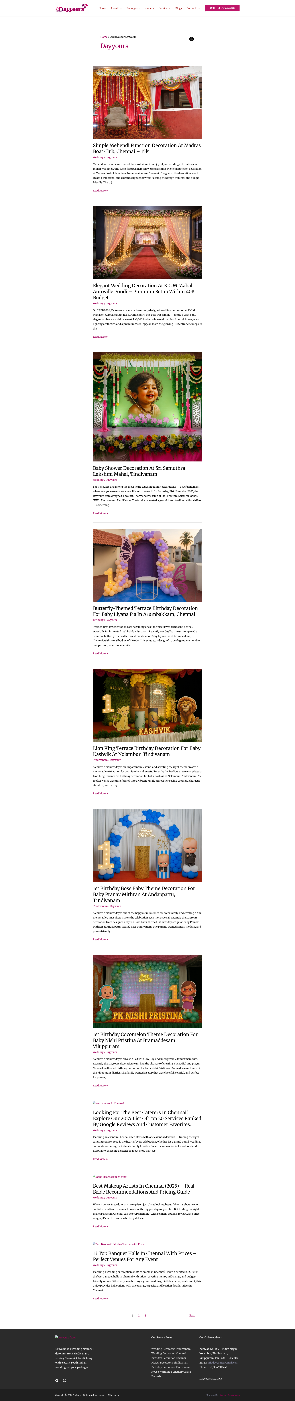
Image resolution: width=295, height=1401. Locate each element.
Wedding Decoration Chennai (168, 1353)
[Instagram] (64, 1380)
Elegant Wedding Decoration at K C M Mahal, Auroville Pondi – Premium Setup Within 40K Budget (144, 291)
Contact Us (193, 8)
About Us (116, 8)
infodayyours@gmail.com (223, 1362)
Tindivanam (100, 759)
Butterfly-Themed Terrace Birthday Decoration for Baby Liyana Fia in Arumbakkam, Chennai (145, 611)
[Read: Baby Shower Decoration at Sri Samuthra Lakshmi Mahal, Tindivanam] (147, 406)
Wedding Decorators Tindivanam (171, 1348)
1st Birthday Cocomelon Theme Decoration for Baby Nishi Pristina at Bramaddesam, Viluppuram (145, 1040)
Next (193, 1315)
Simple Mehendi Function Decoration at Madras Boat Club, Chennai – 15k (147, 148)
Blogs (178, 8)
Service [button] (163, 8)
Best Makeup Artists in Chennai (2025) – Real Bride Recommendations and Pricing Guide (143, 1189)
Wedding (98, 157)
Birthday (98, 619)
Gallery (150, 8)
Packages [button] (132, 8)
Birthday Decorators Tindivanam (171, 1367)
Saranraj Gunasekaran (230, 1395)
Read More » (100, 190)
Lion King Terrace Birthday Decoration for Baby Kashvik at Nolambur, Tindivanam (147, 751)
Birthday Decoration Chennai (168, 1358)
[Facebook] (56, 1380)
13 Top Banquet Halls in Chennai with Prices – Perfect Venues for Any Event (145, 1256)
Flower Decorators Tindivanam (169, 1362)
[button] (222, 8)
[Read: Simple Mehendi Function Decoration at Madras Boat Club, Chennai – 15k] (147, 102)
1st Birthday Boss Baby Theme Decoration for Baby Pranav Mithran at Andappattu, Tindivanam (144, 894)
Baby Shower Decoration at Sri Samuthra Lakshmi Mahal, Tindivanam (139, 471)
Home (102, 8)
